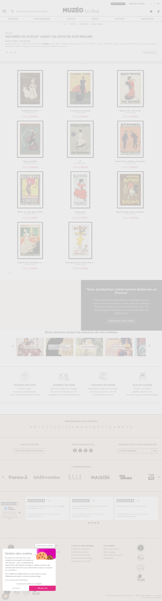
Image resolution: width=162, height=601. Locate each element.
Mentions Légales (144, 595)
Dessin (95, 19)
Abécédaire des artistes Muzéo (81, 421)
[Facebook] (75, 452)
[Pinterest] (86, 452)
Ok (154, 451)
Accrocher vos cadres (81, 561)
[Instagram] (81, 452)
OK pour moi (42, 588)
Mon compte (110, 552)
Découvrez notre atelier (121, 321)
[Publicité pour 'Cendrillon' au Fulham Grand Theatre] (30, 258)
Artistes (120, 19)
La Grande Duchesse (30, 111)
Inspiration (147, 19)
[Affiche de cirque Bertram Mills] (30, 208)
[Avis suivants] (160, 508)
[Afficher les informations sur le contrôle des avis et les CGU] (19, 513)
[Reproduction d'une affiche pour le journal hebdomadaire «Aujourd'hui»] (80, 258)
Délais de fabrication (81, 555)
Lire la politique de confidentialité (16, 580)
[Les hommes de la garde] (80, 106)
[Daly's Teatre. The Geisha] (130, 106)
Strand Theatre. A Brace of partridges (130, 162)
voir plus (46, 508)
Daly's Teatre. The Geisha (130, 111)
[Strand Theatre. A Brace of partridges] (130, 157)
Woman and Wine (30, 162)
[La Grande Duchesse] (30, 106)
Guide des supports (80, 549)
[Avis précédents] (23, 508)
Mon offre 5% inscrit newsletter (113, 556)
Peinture (13, 19)
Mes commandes (111, 549)
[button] (5, 596)
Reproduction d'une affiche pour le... (80, 263)
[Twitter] (91, 452)
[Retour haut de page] (9, 273)
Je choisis (16, 588)
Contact (158, 595)
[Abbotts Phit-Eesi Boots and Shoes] (130, 208)
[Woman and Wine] (30, 157)
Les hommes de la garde (80, 111)
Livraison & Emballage (82, 558)
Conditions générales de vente (119, 595)
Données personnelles (152, 597)
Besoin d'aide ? (137, 4)
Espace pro (118, 4)
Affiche (71, 19)
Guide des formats (79, 552)
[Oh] (80, 157)
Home (64, 24)
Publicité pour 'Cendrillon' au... (30, 263)
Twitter (11, 52)
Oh (80, 162)
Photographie (42, 19)
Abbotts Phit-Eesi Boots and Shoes (130, 213)
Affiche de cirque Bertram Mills (30, 213)
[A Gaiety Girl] (80, 208)
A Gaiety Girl (80, 213)
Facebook (7, 52)
